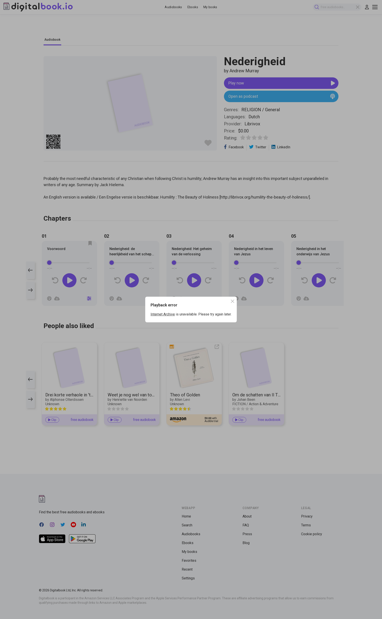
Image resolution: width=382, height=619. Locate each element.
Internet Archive (163, 314)
